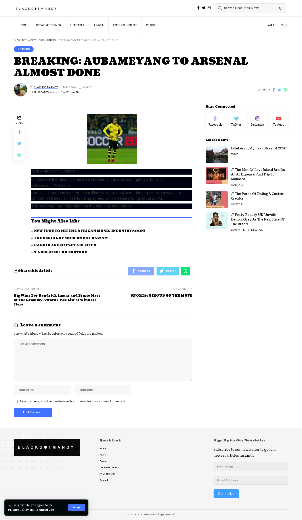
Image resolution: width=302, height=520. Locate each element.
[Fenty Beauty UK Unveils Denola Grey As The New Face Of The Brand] (217, 220)
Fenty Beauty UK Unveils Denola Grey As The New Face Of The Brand (258, 219)
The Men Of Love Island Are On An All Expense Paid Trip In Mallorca (258, 174)
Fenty (245, 230)
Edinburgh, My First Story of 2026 (258, 149)
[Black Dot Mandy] (36, 8)
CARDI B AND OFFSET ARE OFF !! (65, 245)
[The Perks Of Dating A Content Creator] (217, 199)
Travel (235, 154)
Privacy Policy (18, 509)
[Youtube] (278, 121)
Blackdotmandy (46, 87)
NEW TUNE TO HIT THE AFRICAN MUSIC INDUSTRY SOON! (89, 231)
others (23, 49)
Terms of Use (44, 509)
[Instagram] (257, 121)
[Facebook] (215, 121)
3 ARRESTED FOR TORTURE (60, 252)
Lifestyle (237, 204)
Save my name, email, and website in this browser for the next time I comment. (72, 401)
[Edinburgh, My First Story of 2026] (217, 154)
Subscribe (226, 494)
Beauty (235, 230)
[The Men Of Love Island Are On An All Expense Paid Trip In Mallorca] (217, 175)
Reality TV (237, 185)
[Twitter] (236, 121)
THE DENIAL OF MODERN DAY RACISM (71, 238)
